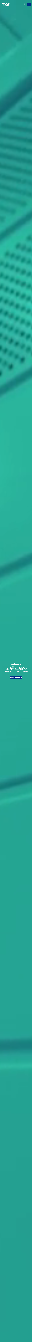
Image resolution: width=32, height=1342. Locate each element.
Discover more (15, 677)
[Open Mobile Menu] (29, 4)
